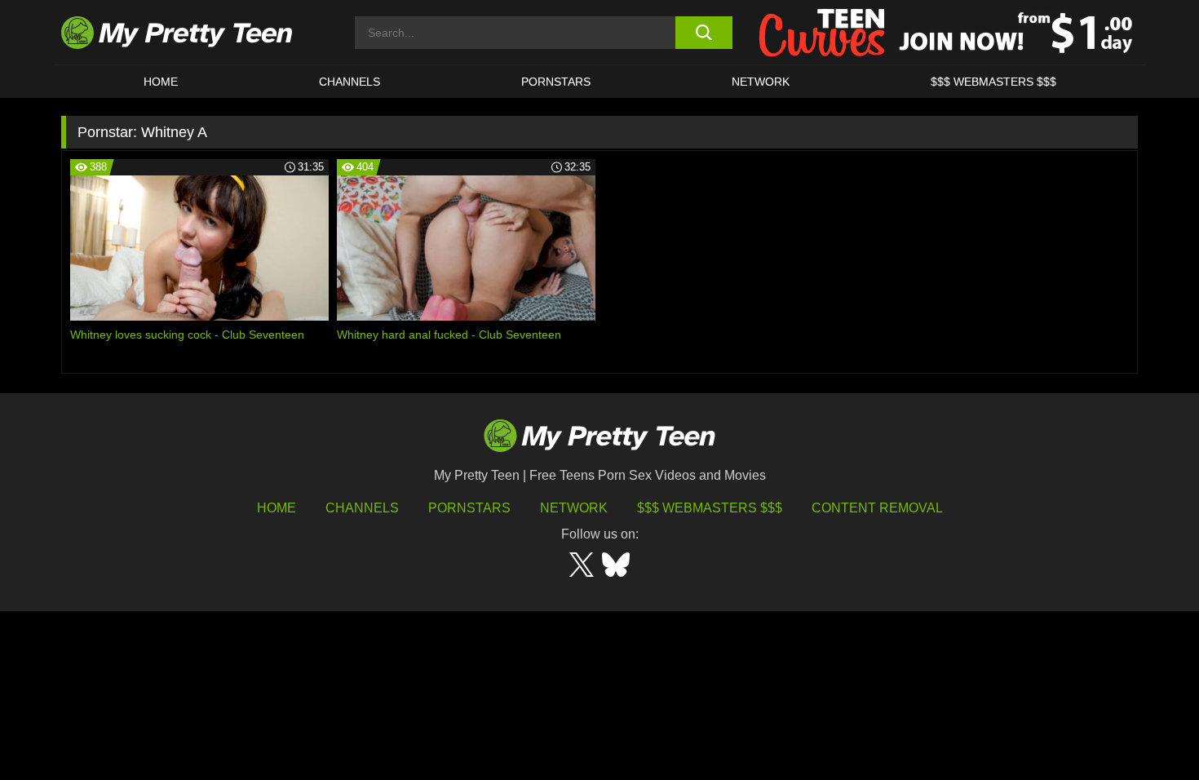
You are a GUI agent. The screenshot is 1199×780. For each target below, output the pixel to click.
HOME (161, 81)
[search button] (703, 32)
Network (761, 81)
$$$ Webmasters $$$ (709, 508)
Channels (362, 508)
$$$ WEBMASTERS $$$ (993, 81)
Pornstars (556, 81)
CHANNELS (349, 81)
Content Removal (877, 508)
